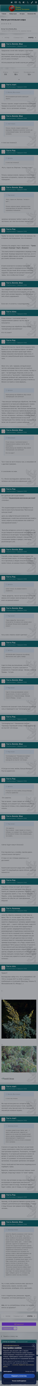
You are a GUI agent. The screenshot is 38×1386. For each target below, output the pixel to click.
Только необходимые (19, 1381)
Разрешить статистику (19, 1376)
